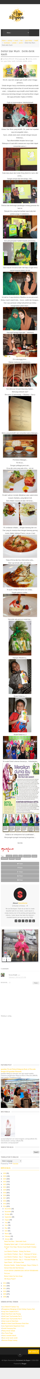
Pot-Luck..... (8, 1273)
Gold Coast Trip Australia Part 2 (12, 1319)
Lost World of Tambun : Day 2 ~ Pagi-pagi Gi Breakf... (21, 1257)
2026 (5, 1173)
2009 (5, 1294)
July (6, 1222)
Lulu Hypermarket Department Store (13, 1326)
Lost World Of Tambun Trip (10, 1307)
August (7, 1220)
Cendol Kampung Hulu (9, 1328)
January (7, 1239)
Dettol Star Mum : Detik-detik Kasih (15, 1241)
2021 (5, 1187)
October (7, 1214)
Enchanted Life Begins (23, 1360)
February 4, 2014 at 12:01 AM (17, 977)
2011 (5, 1288)
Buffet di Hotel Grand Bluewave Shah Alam (15, 1323)
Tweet (21, 864)
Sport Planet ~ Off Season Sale (14, 1262)
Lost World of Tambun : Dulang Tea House (17, 1251)
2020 (5, 1190)
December (8, 1209)
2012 (5, 1286)
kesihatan (7, 43)
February (8, 1236)
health (36, 40)
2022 (5, 1184)
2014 (5, 1206)
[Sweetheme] (16, 921)
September (8, 1217)
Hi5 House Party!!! (10, 1279)
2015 (5, 1203)
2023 (5, 1181)
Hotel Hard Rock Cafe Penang (11, 1314)
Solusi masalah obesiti (9, 1335)
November (8, 1211)
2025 (5, 1176)
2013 (5, 1283)
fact (21, 40)
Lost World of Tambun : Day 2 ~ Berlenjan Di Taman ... (21, 1254)
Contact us (34, 1352)
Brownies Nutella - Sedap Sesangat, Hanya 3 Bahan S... (21, 1265)
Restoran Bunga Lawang (9, 1340)
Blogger (24, 1363)
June (6, 1225)
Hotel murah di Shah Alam (10, 1321)
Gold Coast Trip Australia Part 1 (12, 1316)
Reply (36, 983)
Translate (15, 1163)
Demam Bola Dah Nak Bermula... (14, 1268)
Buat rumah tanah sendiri (10, 1338)
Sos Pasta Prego (7, 1333)
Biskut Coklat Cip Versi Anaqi (13, 1276)
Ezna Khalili (13, 975)
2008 (5, 1297)
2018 (5, 1195)
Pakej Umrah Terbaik (8, 1331)
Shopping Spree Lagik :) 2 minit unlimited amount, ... (20, 1244)
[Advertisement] (20, 1040)
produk (14, 43)
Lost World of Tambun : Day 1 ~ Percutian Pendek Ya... (21, 1259)
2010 (5, 1291)
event (16, 40)
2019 (5, 1192)
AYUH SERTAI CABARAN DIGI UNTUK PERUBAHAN (21, 1270)
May (6, 1228)
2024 (5, 1179)
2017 (5, 1198)
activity (10, 40)
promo (21, 43)
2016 (5, 1201)
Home (4, 40)
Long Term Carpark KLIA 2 (10, 1311)
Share (21, 868)
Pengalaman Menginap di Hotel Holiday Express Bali (18, 1309)
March (7, 1233)
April (6, 1231)
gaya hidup (28, 40)
